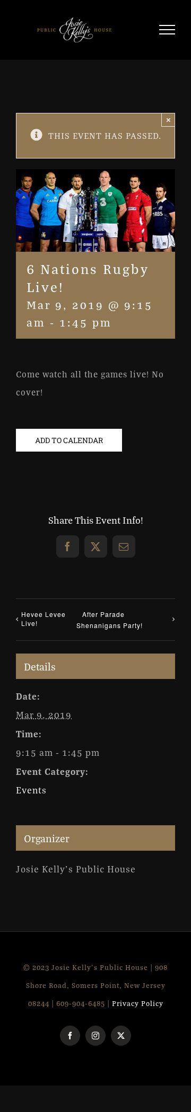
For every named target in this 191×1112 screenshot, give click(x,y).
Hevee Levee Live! (43, 623)
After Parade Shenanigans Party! (109, 624)
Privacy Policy (137, 1008)
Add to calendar (69, 444)
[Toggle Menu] (167, 32)
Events (31, 795)
